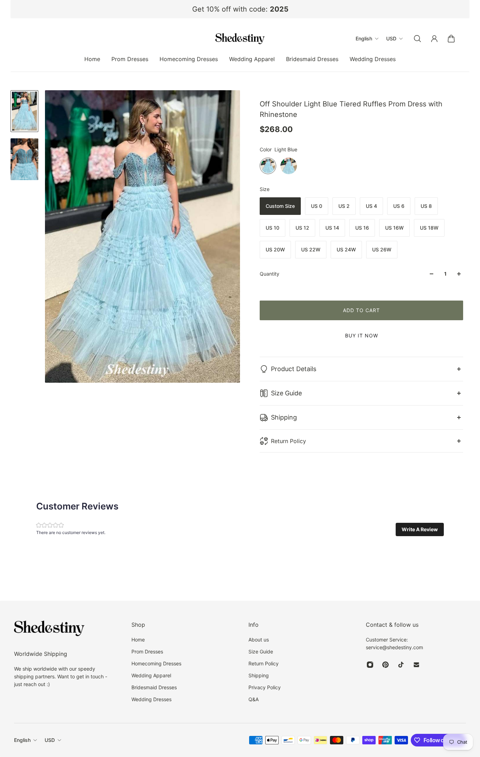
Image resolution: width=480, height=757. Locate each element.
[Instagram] (370, 664)
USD (50, 740)
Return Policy (288, 441)
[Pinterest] (385, 664)
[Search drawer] (417, 38)
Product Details (293, 369)
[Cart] (451, 38)
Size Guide (286, 393)
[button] (420, 529)
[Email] (416, 664)
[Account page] (434, 38)
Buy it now (361, 335)
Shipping (284, 417)
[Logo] (240, 38)
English (22, 740)
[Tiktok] (401, 664)
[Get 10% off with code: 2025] (240, 9)
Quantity (269, 274)
